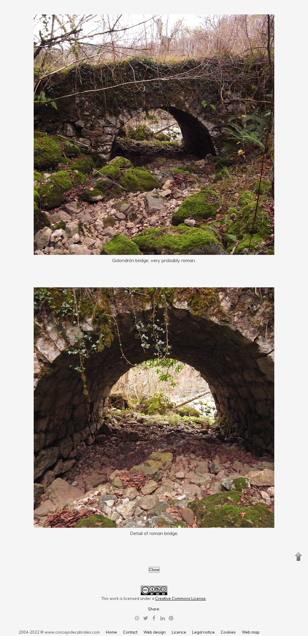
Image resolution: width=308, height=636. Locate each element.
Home (111, 632)
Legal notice (203, 632)
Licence (179, 632)
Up (298, 556)
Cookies (228, 632)
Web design (154, 632)
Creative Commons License (180, 598)
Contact (130, 632)
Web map (251, 632)
